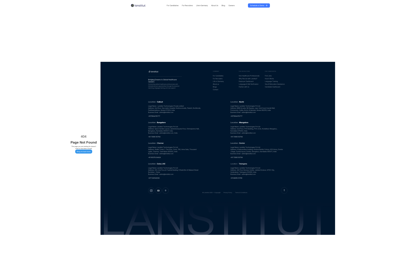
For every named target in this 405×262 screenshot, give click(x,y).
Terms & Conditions (241, 192)
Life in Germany (202, 5)
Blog (223, 5)
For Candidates (173, 5)
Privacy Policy (227, 192)
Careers (231, 5)
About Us (214, 5)
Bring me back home (84, 151)
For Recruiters (187, 5)
